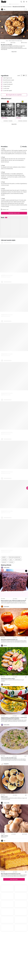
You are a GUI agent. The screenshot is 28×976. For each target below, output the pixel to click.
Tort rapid (18, 559)
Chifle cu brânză (4, 835)
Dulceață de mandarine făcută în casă (9, 639)
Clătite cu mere (4, 796)
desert (4, 557)
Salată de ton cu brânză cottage (8, 678)
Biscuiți (4, 562)
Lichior (11, 562)
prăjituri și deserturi (14, 557)
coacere (4, 559)
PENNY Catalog (4, 117)
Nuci (11, 559)
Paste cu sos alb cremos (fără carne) (8, 757)
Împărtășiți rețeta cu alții (14, 213)
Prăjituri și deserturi (7, 6)
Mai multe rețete (14, 879)
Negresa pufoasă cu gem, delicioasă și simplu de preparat (13, 600)
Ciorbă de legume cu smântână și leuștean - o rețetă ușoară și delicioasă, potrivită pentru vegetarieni (14, 718)
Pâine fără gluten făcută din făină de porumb (10, 873)
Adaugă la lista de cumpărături (15, 94)
